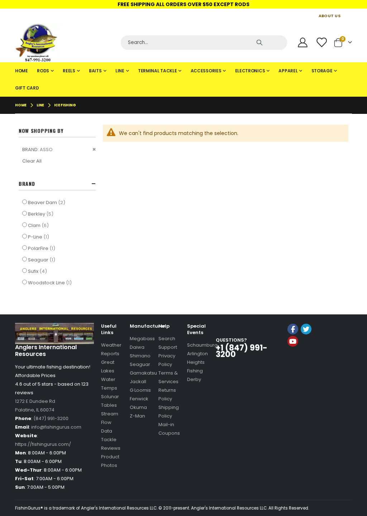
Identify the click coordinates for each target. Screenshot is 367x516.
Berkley (41, 213)
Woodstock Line (50, 282)
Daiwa (137, 347)
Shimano (140, 355)
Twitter (306, 329)
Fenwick (139, 398)
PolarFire (42, 248)
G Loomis (140, 390)
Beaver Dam (47, 202)
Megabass (142, 338)
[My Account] (302, 42)
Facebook (292, 329)
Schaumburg (202, 345)
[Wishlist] (322, 42)
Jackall (138, 381)
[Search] (259, 42)
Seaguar (42, 259)
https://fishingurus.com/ (43, 444)
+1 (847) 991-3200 (241, 351)
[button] (305, 360)
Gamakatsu (143, 373)
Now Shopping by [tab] (41, 130)
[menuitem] (21, 70)
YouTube (292, 341)
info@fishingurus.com (56, 427)
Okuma (138, 407)
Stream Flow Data (109, 422)
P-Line (39, 236)
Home (21, 105)
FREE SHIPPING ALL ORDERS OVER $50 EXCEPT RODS (183, 4)
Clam (39, 225)
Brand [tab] (27, 183)
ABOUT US (329, 16)
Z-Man (137, 416)
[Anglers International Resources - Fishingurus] (65, 42)
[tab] (183, 79)
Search (166, 338)
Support (167, 347)
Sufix (38, 271)
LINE (40, 105)
